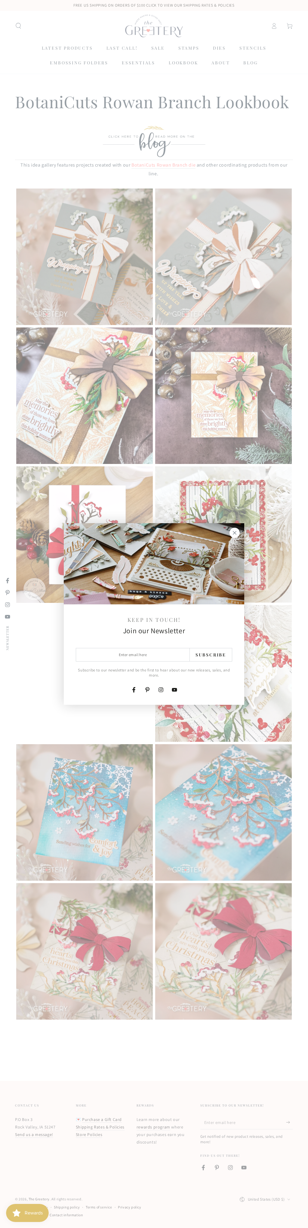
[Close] (234, 532)
